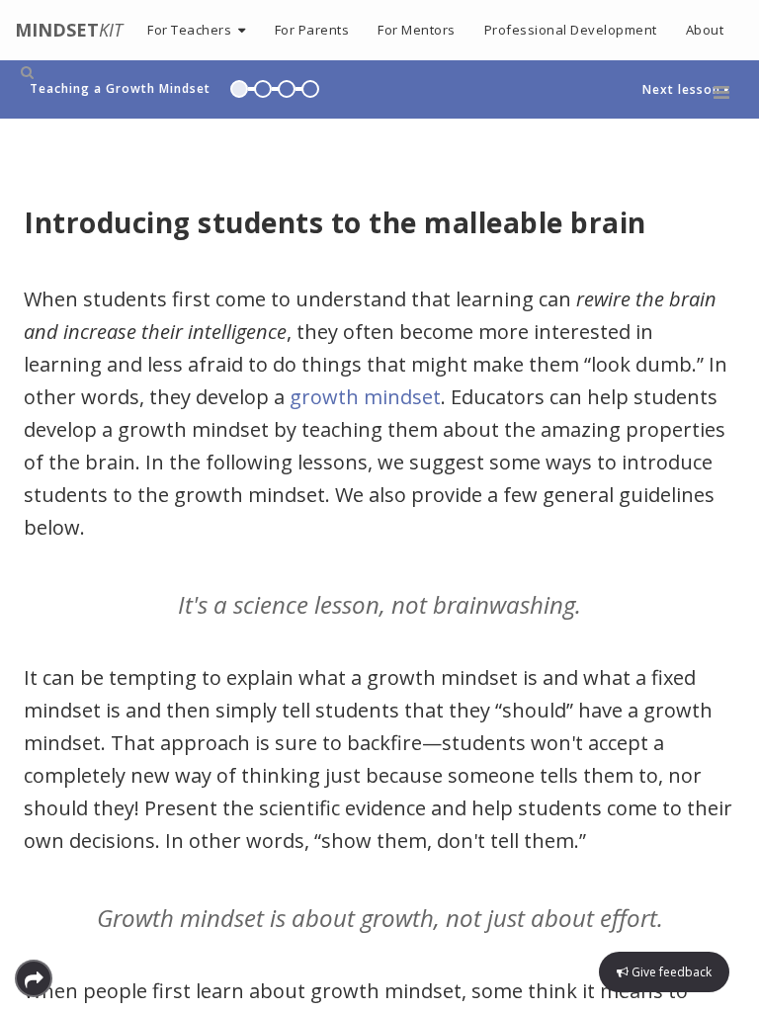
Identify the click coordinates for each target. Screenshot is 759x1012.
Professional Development (570, 30)
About (705, 30)
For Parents (312, 30)
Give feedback (670, 972)
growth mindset (365, 396)
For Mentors (417, 30)
